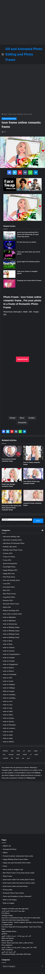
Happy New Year (9, 573)
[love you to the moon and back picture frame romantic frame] (12, 497)
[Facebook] (3, 431)
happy (36, 751)
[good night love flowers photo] (9, 265)
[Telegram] (24, 431)
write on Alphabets (9, 617)
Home (5, 114)
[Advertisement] (22, 22)
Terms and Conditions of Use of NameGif (17, 896)
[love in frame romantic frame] (33, 453)
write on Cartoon (9, 647)
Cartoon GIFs (7, 553)
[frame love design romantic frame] (12, 475)
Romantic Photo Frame (24, 114)
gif (24, 751)
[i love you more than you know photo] (9, 255)
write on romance (9, 728)
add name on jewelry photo (12, 540)
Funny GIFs (7, 560)
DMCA (5, 852)
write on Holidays (9, 684)
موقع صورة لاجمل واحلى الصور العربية (13, 911)
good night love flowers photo (28, 261)
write (17, 758)
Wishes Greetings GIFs (11, 610)
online (32, 418)
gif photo (4, 934)
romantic (22, 422)
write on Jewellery (9, 694)
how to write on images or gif (13, 869)
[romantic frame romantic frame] (33, 495)
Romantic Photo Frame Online (13, 893)
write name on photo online (12, 614)
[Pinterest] (12, 431)
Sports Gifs (7, 607)
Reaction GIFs (8, 600)
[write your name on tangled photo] (9, 274)
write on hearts (8, 681)
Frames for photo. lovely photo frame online (18, 856)
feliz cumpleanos (7, 945)
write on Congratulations (11, 654)
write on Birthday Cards (11, 634)
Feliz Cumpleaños (7, 949)
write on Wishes (8, 742)
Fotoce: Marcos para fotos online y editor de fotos (17, 943)
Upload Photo (22, 359)
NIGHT (25, 754)
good (29, 751)
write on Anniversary (10, 624)
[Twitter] (7, 431)
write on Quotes (8, 718)
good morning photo (10, 563)
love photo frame (9, 587)
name (18, 754)
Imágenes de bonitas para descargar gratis (15, 908)
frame (13, 418)
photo (36, 754)
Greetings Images (7, 915)
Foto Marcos (6, 913)
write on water (8, 735)
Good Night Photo (9, 567)
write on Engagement (10, 664)
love (22, 418)
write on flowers (8, 668)
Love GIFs (6, 583)
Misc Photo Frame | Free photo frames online (18, 873)
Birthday (5, 751)
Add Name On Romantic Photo (13, 543)
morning (11, 754)
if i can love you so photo (26, 242)
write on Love (7, 701)
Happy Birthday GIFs (10, 570)
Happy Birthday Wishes (9, 931)
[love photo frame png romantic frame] (33, 473)
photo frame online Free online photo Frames (18, 879)
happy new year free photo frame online (17, 863)
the (12, 758)
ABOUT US (7, 846)
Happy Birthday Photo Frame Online (15, 859)
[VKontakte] (16, 431)
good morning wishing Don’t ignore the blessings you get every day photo (28, 234)
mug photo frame (9, 597)
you (23, 758)
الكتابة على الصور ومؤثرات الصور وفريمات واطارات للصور (19, 947)
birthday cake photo (10, 546)
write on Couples (9, 657)
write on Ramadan (9, 725)
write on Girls (7, 678)
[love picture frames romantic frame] (12, 451)
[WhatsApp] (20, 431)
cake (12, 751)
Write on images (8, 691)
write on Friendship (9, 674)
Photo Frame (12, 114)
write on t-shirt (8, 731)
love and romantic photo (11, 580)
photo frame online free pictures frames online (19, 883)
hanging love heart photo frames (29, 280)
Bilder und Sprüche (8, 938)
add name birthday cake (11, 536)
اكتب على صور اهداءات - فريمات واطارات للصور (16, 936)
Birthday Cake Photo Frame (12, 550)
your (28, 758)
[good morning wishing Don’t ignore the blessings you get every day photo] (9, 235)
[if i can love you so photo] (9, 245)
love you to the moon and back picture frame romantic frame (11, 508)
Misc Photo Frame (9, 594)
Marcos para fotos (7, 940)
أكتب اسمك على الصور (9, 952)
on (31, 754)
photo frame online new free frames (15, 886)
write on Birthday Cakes (11, 627)
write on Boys (7, 641)
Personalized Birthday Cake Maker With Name (16, 954)
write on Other (8, 711)
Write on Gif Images (10, 900)
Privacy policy (7, 889)
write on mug (7, 708)
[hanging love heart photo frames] (9, 283)
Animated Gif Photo (9, 849)
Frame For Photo (9, 557)
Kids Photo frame (9, 577)
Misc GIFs (6, 590)
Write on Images (8, 903)
